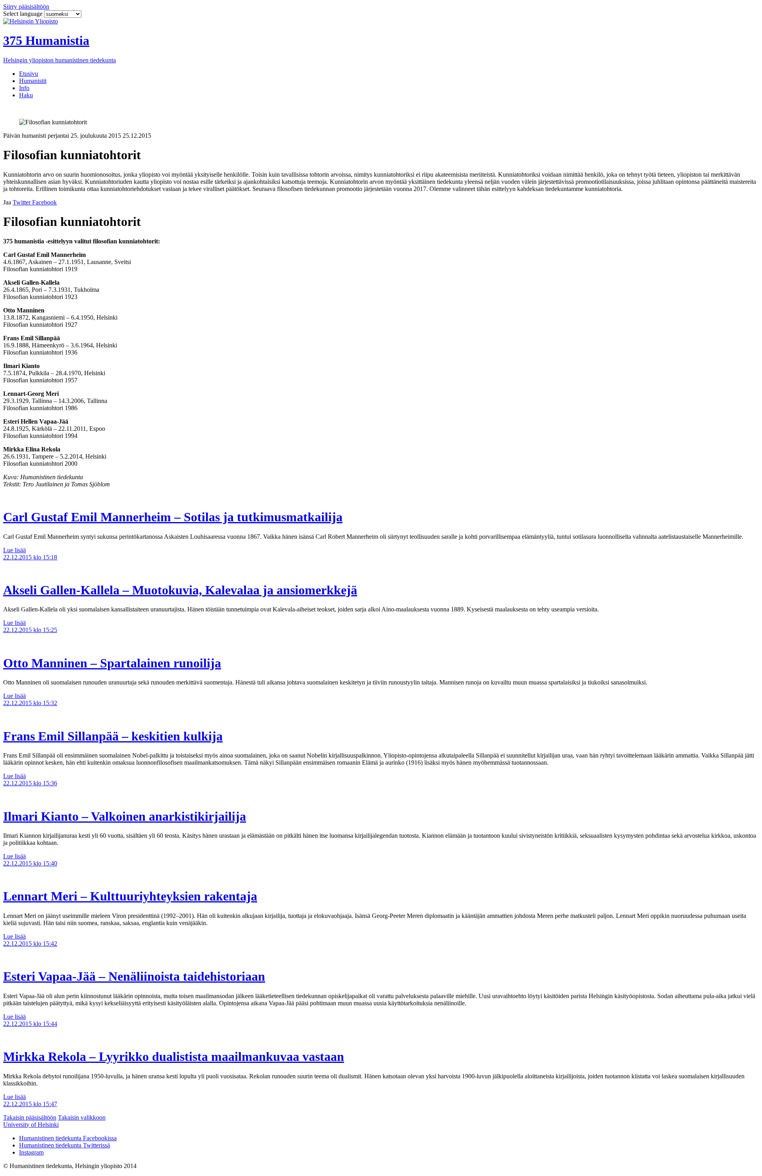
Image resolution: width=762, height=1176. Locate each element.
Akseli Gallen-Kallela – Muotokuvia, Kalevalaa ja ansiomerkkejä (180, 590)
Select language (23, 13)
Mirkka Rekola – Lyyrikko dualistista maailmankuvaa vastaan (173, 1056)
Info (24, 88)
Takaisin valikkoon (82, 1117)
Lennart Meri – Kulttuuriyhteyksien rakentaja (130, 896)
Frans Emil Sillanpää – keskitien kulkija (113, 736)
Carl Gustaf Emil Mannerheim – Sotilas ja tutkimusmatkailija (173, 517)
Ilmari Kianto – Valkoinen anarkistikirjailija (124, 816)
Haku (26, 95)
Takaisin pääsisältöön (29, 1117)
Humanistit (32, 80)
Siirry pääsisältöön (26, 6)
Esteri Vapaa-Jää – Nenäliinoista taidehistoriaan (134, 976)
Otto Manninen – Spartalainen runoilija (112, 663)
